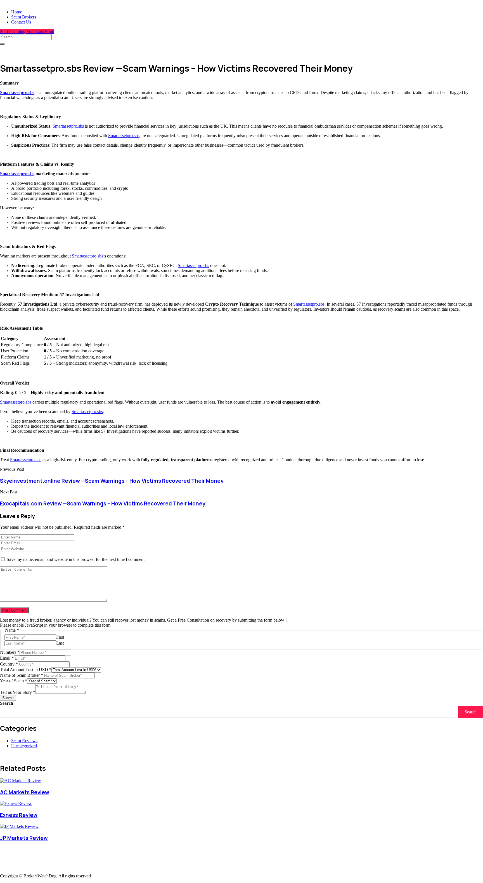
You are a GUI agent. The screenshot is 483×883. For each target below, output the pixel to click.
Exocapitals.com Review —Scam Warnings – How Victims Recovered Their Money (102, 503)
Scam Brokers (23, 17)
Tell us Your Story (17, 692)
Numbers (10, 652)
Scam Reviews (24, 740)
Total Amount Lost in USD (25, 669)
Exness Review (18, 815)
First (60, 637)
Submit (8, 698)
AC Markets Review (24, 792)
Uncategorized (24, 745)
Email (7, 658)
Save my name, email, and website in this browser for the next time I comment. (76, 559)
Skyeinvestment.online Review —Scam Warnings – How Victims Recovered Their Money (111, 480)
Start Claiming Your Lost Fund (27, 31)
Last (60, 643)
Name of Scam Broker (21, 675)
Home (16, 12)
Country (9, 664)
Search (6, 703)
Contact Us (21, 22)
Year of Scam (13, 680)
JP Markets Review (24, 838)
